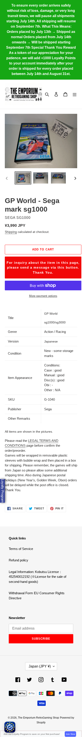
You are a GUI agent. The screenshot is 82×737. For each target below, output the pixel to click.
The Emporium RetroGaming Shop (38, 717)
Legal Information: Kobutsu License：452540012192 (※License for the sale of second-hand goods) (37, 577)
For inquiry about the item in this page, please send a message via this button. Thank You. (43, 267)
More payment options (43, 296)
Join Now (70, 734)
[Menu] (74, 94)
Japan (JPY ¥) (40, 666)
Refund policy (18, 560)
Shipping (11, 232)
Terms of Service (21, 549)
